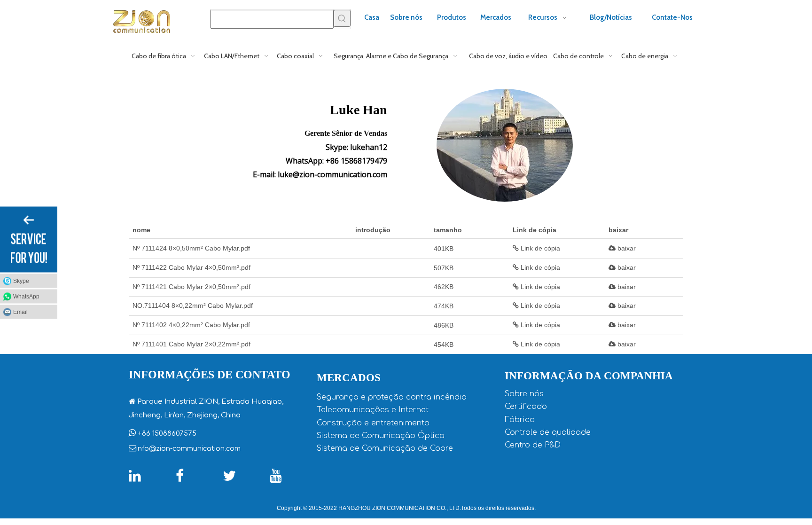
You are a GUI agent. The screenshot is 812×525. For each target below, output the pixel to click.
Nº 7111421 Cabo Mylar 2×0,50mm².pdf (191, 286)
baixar (626, 248)
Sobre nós (524, 394)
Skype (21, 280)
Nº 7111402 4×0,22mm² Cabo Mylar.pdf (191, 325)
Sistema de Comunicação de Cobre (385, 448)
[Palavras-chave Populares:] (342, 18)
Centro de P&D (533, 445)
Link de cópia (539, 248)
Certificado (526, 406)
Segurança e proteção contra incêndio (392, 397)
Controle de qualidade (548, 432)
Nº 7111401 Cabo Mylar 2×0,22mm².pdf (191, 344)
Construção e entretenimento (373, 423)
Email (20, 311)
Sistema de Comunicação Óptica (381, 435)
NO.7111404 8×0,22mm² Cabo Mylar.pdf (193, 305)
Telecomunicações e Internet (373, 410)
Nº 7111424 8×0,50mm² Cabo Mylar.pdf (191, 248)
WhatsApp (26, 296)
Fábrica (520, 419)
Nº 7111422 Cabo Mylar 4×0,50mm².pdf (191, 267)
